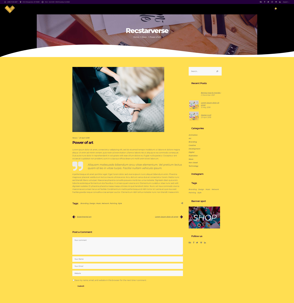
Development (194, 149)
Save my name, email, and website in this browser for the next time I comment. (111, 280)
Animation (193, 135)
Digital (191, 152)
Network (105, 203)
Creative (192, 145)
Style (120, 203)
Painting (113, 203)
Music (98, 203)
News (144, 37)
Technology (193, 166)
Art (190, 138)
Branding (85, 203)
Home (136, 37)
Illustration (193, 156)
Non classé (193, 163)
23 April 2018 (84, 138)
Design (92, 203)
